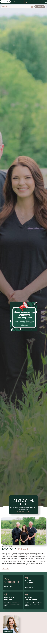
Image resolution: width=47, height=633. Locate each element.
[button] (32, 7)
